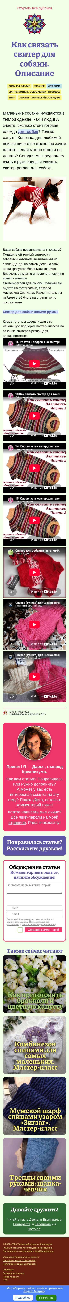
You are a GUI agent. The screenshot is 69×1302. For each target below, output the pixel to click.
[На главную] (34, 33)
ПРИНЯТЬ (46, 1297)
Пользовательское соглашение (19, 1260)
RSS (5, 1280)
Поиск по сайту (11, 1276)
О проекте (8, 1269)
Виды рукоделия (19, 86)
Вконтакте (50, 1219)
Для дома (54, 86)
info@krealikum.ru (44, 1251)
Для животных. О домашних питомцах (34, 92)
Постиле (34, 1229)
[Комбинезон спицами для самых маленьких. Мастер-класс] (35, 1055)
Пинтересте (21, 1224)
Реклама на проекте (13, 1273)
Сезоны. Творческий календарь (39, 97)
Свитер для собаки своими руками (30, 312)
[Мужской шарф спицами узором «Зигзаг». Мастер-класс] (35, 1119)
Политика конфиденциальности (19, 1264)
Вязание (39, 86)
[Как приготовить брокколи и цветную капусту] (34, 984)
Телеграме (43, 1224)
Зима (12, 97)
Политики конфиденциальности (38, 924)
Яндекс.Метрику (34, 1291)
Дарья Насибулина (42, 1247)
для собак (28, 131)
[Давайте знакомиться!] (34, 743)
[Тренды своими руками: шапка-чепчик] (34, 1167)
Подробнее (22, 1297)
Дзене (33, 1219)
